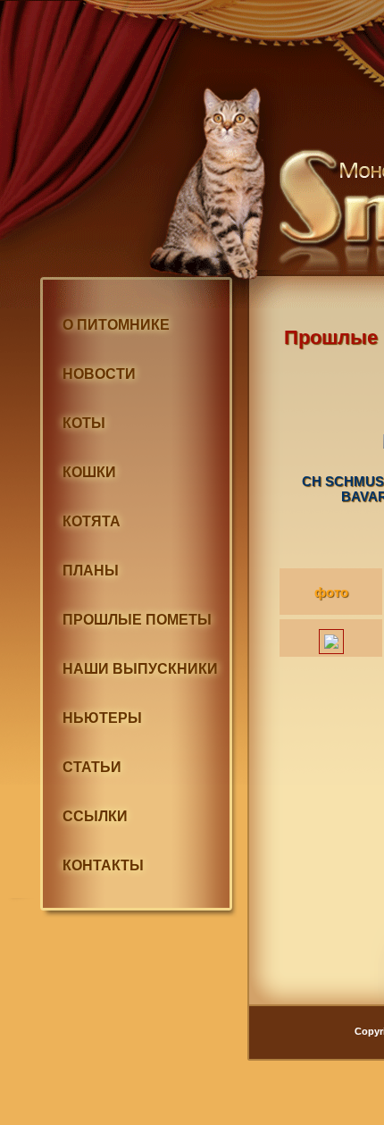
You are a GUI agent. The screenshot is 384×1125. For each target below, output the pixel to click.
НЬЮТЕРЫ (102, 718)
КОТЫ (84, 423)
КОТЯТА (92, 521)
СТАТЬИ (92, 767)
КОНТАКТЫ (103, 865)
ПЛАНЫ (91, 570)
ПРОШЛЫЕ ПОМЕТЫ (137, 619)
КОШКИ (89, 472)
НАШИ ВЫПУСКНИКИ (140, 668)
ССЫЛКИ (95, 816)
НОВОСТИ (99, 374)
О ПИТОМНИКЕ (116, 324)
